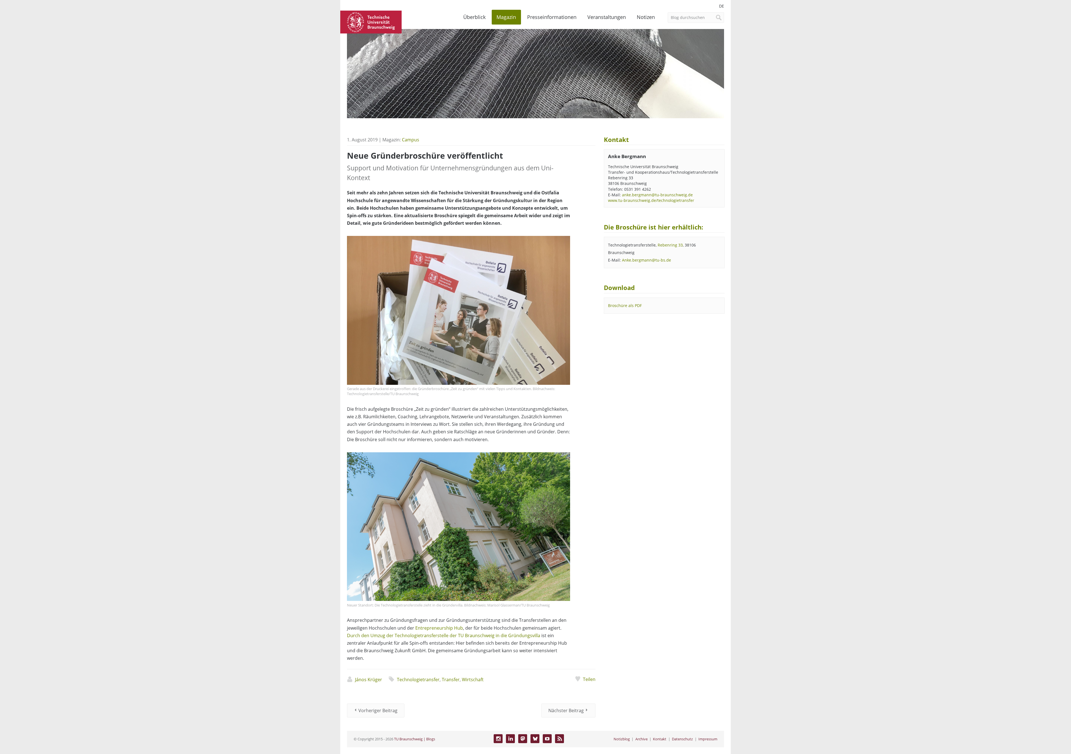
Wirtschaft (473, 679)
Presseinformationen (551, 17)
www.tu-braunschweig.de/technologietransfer (651, 200)
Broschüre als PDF (625, 305)
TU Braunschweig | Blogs (414, 738)
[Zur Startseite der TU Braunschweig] (371, 21)
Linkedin (510, 738)
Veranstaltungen (606, 17)
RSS (559, 738)
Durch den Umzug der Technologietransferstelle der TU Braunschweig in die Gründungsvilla (443, 635)
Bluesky (534, 738)
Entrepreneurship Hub (439, 628)
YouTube (547, 738)
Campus (410, 140)
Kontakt (659, 738)
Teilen (589, 679)
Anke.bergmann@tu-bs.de (646, 260)
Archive (641, 738)
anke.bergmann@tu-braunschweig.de (657, 194)
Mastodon (522, 738)
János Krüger (368, 679)
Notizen (646, 17)
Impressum (707, 738)
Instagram (498, 738)
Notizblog (622, 738)
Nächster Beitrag (566, 710)
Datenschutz (682, 738)
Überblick (474, 17)
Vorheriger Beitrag (377, 710)
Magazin (506, 17)
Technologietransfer (418, 679)
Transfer (451, 679)
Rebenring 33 (670, 245)
